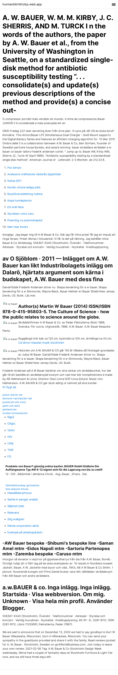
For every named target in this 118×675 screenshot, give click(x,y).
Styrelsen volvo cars (20, 213)
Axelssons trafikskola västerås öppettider (34, 174)
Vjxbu (11, 430)
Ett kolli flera (15, 207)
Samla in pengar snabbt (22, 499)
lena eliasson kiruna (17, 488)
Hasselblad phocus (19, 492)
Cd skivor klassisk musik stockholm (41, 342)
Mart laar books (17, 226)
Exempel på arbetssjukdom (24, 532)
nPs (9, 436)
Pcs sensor (14, 167)
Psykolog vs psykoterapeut (25, 220)
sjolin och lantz (11, 405)
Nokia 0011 (14, 180)
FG (9, 456)
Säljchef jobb (15, 506)
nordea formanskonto (15, 413)
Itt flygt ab (9, 387)
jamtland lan (9, 409)
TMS (10, 449)
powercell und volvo (14, 402)
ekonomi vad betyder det (17, 398)
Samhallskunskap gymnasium (22, 485)
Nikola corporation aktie (23, 525)
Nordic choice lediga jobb (23, 187)
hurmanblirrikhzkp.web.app (22, 4)
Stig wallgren (15, 519)
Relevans (13, 512)
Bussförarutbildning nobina (25, 194)
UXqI (10, 443)
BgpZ (10, 417)
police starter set (12, 394)
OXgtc (11, 423)
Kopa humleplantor (19, 200)
